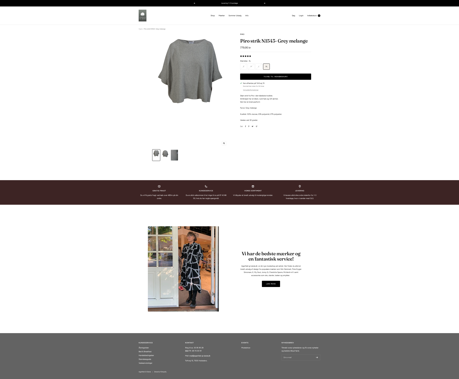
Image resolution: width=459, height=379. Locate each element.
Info (247, 15)
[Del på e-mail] (256, 126)
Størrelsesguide (145, 359)
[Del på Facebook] (245, 126)
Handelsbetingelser (146, 355)
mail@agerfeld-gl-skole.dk (199, 356)
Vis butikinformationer (250, 90)
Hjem (140, 29)
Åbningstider (144, 348)
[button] (245, 56)
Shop (213, 15)
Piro (242, 34)
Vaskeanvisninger (145, 363)
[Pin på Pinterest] (248, 126)
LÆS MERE (271, 284)
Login (301, 15)
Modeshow (245, 348)
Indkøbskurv (313, 15)
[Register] (317, 357)
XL (266, 66)
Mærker (222, 15)
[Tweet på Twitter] (252, 126)
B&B (187, 351)
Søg (293, 15)
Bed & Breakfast (145, 351)
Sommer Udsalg (235, 15)
